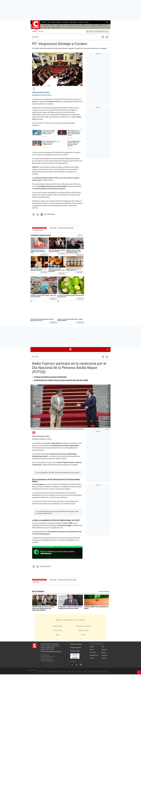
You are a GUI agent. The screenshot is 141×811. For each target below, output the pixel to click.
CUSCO (63, 25)
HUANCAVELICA (70, 25)
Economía (65, 22)
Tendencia (81, 22)
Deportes (58, 22)
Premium (104, 658)
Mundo (53, 22)
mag (106, 671)
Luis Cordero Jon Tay (38, 230)
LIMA (106, 25)
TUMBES (58, 27)
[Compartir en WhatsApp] (41, 214)
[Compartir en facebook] (103, 37)
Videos (87, 22)
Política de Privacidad (75, 647)
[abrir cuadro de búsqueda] (107, 22)
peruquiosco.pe (98, 671)
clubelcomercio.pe (53, 671)
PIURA (45, 27)
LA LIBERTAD (93, 25)
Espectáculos (73, 22)
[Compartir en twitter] (107, 37)
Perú (49, 22)
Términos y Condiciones (76, 644)
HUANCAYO (77, 25)
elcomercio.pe (42, 671)
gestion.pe (63, 671)
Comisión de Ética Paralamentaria (66, 228)
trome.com (79, 671)
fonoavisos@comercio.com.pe (53, 651)
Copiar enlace (51, 214)
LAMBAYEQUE (100, 25)
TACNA (53, 27)
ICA (88, 25)
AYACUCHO (52, 25)
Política (44, 22)
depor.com (71, 671)
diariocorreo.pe (88, 671)
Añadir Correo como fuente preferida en (97, 31)
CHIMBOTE (58, 25)
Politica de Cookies (75, 651)
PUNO (49, 27)
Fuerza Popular (53, 228)
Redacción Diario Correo (41, 92)
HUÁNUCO (83, 25)
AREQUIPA (46, 25)
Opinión (103, 652)
